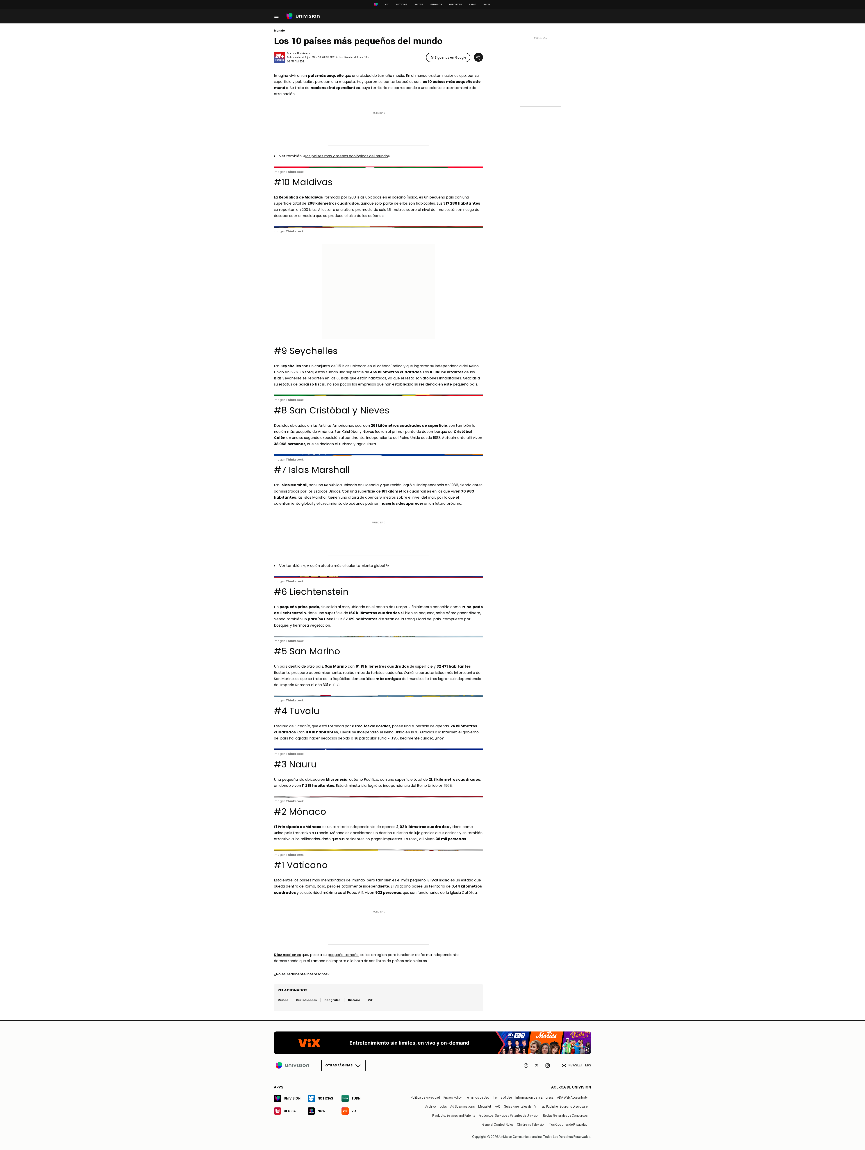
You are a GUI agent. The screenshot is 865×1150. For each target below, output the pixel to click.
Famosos (436, 4)
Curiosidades (306, 1000)
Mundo (279, 30)
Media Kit (484, 1106)
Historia (354, 1000)
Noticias (401, 4)
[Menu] (276, 16)
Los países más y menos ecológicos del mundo (346, 156)
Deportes (455, 4)
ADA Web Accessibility (572, 1097)
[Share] (478, 57)
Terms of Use (502, 1097)
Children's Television (531, 1124)
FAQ (497, 1106)
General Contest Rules (497, 1124)
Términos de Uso (477, 1097)
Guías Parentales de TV (520, 1106)
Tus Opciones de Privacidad (568, 1124)
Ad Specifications (462, 1106)
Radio (472, 4)
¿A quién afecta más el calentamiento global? (346, 565)
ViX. (371, 1000)
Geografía (332, 1000)
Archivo (430, 1106)
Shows (418, 4)
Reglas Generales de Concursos (565, 1115)
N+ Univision (301, 53)
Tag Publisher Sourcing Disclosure (563, 1106)
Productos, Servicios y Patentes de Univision (509, 1115)
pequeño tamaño (343, 954)
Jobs (443, 1106)
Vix (387, 4)
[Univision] (303, 16)
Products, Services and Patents (453, 1115)
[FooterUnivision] (292, 1065)
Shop (486, 4)
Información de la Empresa (534, 1097)
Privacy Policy (453, 1097)
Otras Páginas (339, 1065)
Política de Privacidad (425, 1097)
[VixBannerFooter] (432, 1042)
